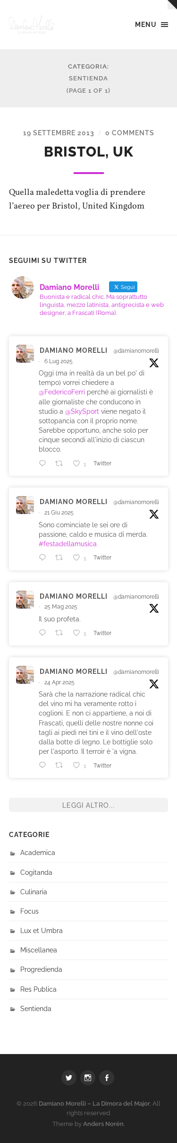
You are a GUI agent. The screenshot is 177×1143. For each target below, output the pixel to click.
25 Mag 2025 (60, 606)
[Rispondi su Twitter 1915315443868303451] (44, 765)
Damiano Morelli (74, 350)
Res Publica (38, 989)
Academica (37, 852)
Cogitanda (36, 872)
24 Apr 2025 (59, 682)
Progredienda (41, 969)
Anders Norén (103, 1123)
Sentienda (35, 1008)
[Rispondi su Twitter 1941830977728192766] (44, 463)
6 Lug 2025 (58, 361)
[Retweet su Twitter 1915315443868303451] (62, 765)
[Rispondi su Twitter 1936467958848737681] (44, 557)
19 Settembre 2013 (58, 133)
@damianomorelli (136, 351)
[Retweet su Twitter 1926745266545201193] (62, 633)
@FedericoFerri (62, 392)
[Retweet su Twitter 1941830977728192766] (62, 463)
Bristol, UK (89, 152)
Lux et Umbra (41, 930)
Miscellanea (38, 950)
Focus (29, 911)
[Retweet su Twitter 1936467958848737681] (62, 557)
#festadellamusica (68, 544)
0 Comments (129, 133)
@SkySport (82, 411)
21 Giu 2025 (59, 512)
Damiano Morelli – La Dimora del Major (94, 1103)
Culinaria (33, 892)
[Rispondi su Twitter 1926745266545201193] (44, 633)
